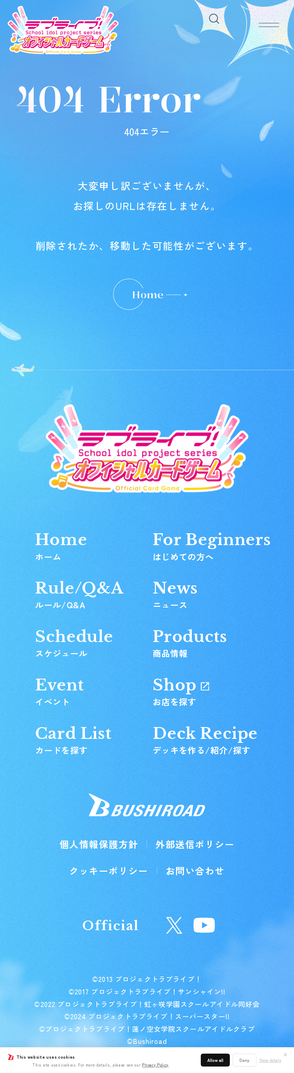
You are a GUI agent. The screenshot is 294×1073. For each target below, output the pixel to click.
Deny (245, 1060)
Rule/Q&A (79, 594)
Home (147, 294)
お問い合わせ (195, 870)
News (175, 594)
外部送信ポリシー (195, 844)
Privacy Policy (155, 1065)
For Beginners (212, 546)
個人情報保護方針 (99, 844)
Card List (73, 740)
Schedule (74, 643)
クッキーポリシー (108, 870)
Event (59, 691)
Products (190, 643)
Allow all (215, 1060)
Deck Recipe (205, 740)
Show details (270, 1060)
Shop (177, 691)
